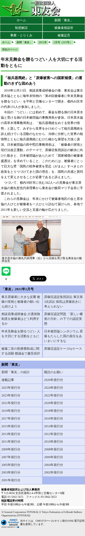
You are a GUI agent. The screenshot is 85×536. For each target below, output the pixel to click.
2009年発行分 (10, 449)
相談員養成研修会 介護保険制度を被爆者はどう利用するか (20, 318)
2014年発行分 (53, 426)
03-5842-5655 (15, 496)
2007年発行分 (10, 457)
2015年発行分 (10, 426)
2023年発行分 (10, 395)
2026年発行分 (53, 380)
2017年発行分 (10, 418)
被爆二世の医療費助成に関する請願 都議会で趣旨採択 (20, 351)
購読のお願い (53, 372)
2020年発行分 (53, 403)
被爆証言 (64, 35)
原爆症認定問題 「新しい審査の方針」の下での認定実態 (63, 318)
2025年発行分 (10, 387)
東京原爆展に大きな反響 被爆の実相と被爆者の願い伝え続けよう (20, 301)
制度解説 (21, 27)
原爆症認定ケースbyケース (63, 348)
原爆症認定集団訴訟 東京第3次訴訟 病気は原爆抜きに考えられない (63, 301)
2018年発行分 (53, 410)
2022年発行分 (53, 395)
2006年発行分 (53, 457)
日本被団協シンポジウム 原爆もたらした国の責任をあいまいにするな (63, 336)
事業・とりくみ (21, 35)
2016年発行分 (53, 418)
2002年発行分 (53, 472)
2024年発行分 (53, 387)
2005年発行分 (10, 465)
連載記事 (7, 380)
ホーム (21, 20)
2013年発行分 (10, 434)
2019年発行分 (10, 410)
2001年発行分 (10, 480)
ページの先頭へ (70, 530)
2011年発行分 (10, 441)
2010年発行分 (53, 441)
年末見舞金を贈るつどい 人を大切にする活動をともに (20, 334)
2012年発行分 (53, 434)
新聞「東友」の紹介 (15, 372)
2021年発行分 (10, 403)
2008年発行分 (53, 449)
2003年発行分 (10, 472)
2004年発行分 (53, 465)
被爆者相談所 (63, 27)
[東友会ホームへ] (31, 8)
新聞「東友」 (63, 20)
